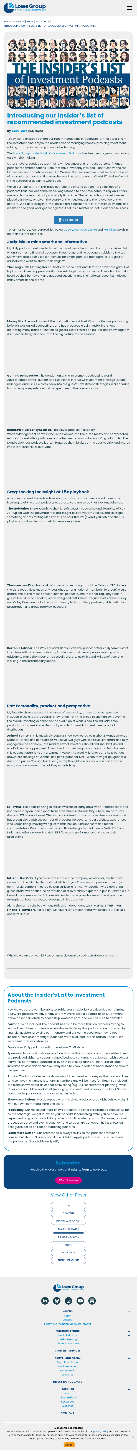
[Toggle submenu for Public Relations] (129, 1331)
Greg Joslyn (88, 230)
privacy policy (100, 1431)
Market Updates (68, 1229)
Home (7, 21)
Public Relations (68, 1260)
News (68, 1244)
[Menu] (129, 8)
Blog (30, 21)
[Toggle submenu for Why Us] (129, 1312)
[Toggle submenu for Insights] (129, 1389)
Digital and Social (68, 1221)
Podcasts (42, 21)
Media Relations (68, 1237)
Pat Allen (109, 230)
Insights (18, 21)
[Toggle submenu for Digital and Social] (129, 1358)
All (68, 1205)
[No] (132, 1436)
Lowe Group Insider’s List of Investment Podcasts (47, 153)
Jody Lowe (19, 131)
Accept (69, 1444)
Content (68, 1213)
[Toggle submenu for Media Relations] (129, 1335)
